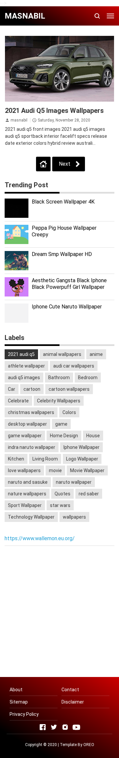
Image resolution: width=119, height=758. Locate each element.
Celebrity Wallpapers (58, 400)
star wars (60, 505)
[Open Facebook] (43, 727)
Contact (70, 689)
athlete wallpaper (26, 366)
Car (11, 389)
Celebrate (18, 400)
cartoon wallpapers (69, 389)
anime (96, 354)
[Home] (43, 164)
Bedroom (88, 377)
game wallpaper (25, 435)
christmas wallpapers (31, 412)
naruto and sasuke (28, 482)
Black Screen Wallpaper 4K (63, 202)
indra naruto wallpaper (31, 447)
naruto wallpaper (74, 482)
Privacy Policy (24, 714)
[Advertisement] (59, 612)
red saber (89, 493)
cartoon (31, 389)
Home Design (64, 435)
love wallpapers (24, 470)
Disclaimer (72, 702)
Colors (69, 412)
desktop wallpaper (27, 424)
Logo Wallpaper (82, 459)
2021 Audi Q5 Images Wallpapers (54, 111)
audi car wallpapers (73, 366)
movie (55, 470)
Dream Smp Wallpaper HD (62, 254)
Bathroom (59, 377)
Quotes (62, 493)
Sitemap (19, 702)
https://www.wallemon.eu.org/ (40, 538)
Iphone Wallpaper (81, 447)
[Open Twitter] (54, 727)
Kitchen (16, 459)
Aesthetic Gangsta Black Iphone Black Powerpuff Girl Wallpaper (69, 284)
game (61, 424)
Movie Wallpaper (87, 470)
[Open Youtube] (76, 727)
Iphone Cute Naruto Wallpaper (67, 306)
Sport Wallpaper (25, 505)
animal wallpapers (62, 354)
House (93, 435)
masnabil (19, 120)
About (16, 689)
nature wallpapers (27, 493)
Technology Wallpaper (31, 517)
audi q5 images (24, 377)
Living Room (45, 459)
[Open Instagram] (65, 727)
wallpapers (74, 517)
